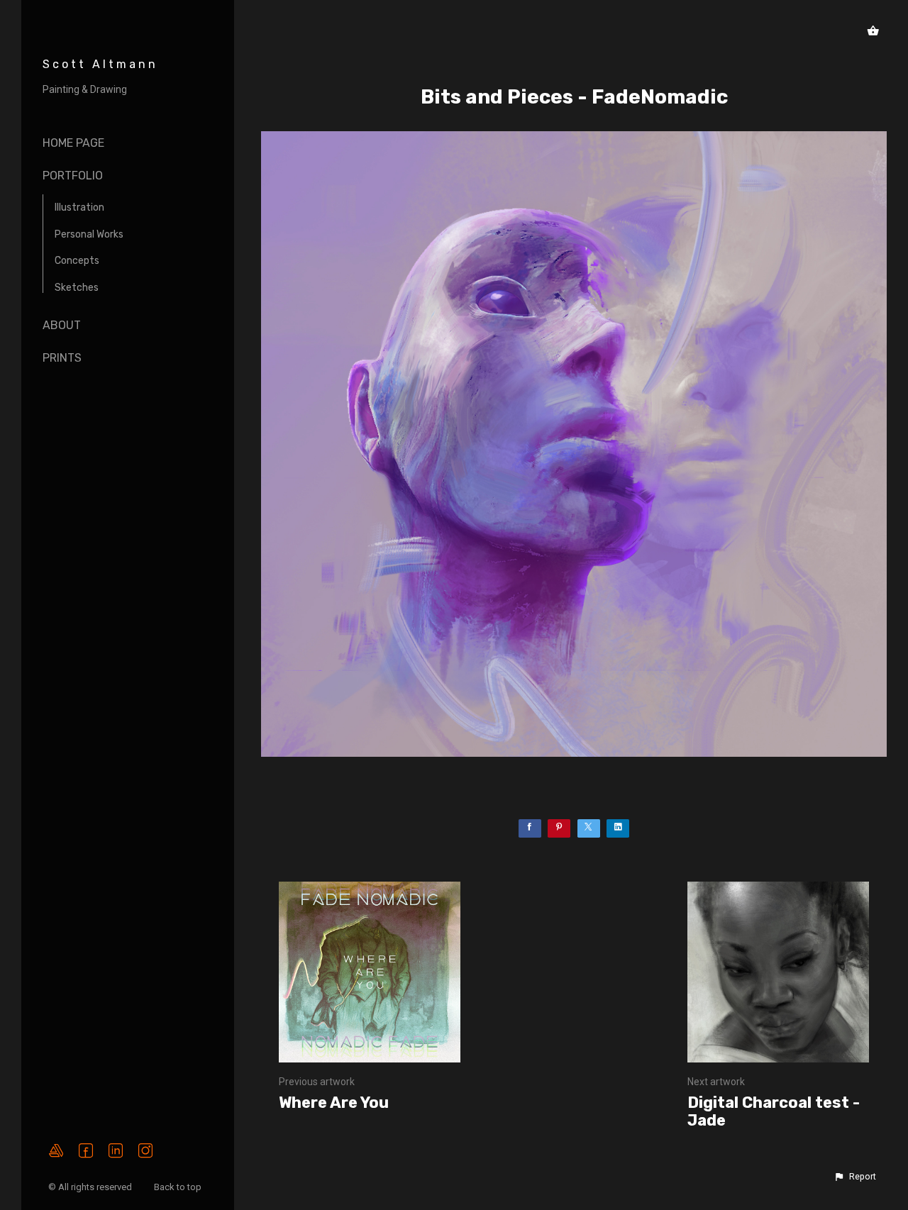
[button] (855, 1176)
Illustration (79, 207)
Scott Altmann (100, 64)
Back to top (179, 1187)
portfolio (73, 175)
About (62, 325)
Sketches (77, 288)
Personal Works (89, 234)
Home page (73, 143)
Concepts (77, 261)
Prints (62, 358)
